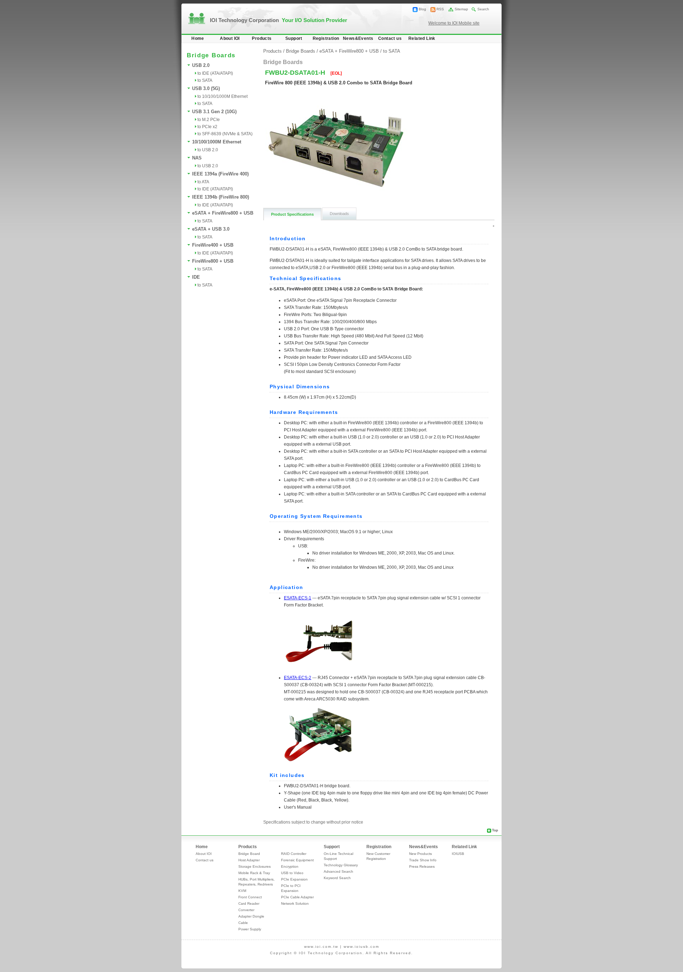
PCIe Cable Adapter (297, 897)
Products (261, 38)
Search (483, 9)
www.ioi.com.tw (321, 947)
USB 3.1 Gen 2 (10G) (214, 111)
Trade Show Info (422, 860)
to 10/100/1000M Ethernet (222, 96)
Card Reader (248, 903)
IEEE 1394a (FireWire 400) (220, 174)
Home (197, 38)
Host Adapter (249, 860)
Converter (246, 910)
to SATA (204, 80)
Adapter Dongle (251, 916)
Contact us (390, 38)
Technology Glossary (341, 865)
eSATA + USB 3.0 (210, 229)
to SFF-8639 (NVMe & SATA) (225, 133)
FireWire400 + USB (212, 245)
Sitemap (461, 9)
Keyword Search (337, 878)
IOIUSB (458, 854)
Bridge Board (249, 854)
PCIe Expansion (294, 879)
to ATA (203, 181)
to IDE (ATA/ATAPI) (215, 73)
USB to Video (292, 873)
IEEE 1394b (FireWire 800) (220, 197)
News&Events (358, 38)
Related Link (421, 38)
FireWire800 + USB (212, 261)
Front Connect (250, 897)
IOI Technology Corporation (278, 20)
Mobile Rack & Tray (254, 873)
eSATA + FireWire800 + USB (222, 213)
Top (495, 830)
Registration (326, 38)
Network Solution (295, 903)
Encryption (289, 866)
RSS (440, 9)
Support (293, 38)
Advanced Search (338, 871)
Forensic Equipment (297, 860)
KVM (242, 891)
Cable (243, 923)
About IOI (230, 38)
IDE (196, 277)
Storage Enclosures (254, 866)
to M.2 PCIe (208, 119)
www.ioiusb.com (361, 947)
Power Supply (249, 929)
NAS (197, 158)
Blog (422, 9)
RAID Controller (293, 854)
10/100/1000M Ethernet (216, 142)
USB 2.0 (201, 65)
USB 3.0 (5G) (206, 88)
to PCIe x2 (207, 126)
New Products (420, 854)
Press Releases (422, 866)
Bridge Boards (300, 51)
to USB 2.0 (207, 149)
